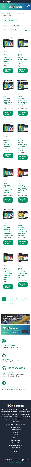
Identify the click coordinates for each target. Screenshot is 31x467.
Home (3, 13)
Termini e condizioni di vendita (15, 425)
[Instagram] (17, 451)
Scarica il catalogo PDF (16, 445)
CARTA (8, 13)
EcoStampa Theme (15, 462)
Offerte (15, 438)
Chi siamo (15, 435)
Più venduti (15, 443)
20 (8, 303)
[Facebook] (14, 451)
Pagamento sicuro (15, 430)
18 (25, 299)
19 (3, 303)
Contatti (15, 432)
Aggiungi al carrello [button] (8, 71)
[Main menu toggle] (4, 7)
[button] (28, 2)
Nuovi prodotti (15, 440)
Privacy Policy (15, 427)
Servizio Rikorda (16, 448)
